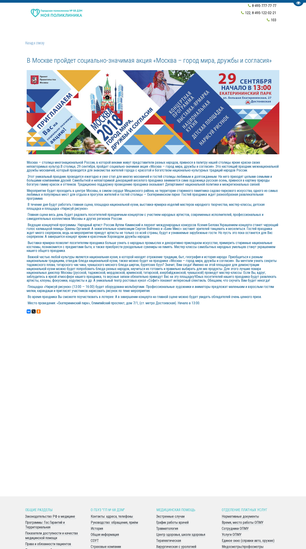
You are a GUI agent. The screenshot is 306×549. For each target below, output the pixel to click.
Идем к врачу (105, 34)
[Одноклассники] (39, 311)
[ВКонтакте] (29, 311)
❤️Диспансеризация (47, 34)
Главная (80, 34)
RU (228, 34)
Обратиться (136, 34)
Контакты (163, 34)
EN (220, 34)
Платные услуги (196, 34)
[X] (34, 311)
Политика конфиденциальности (267, 34)
